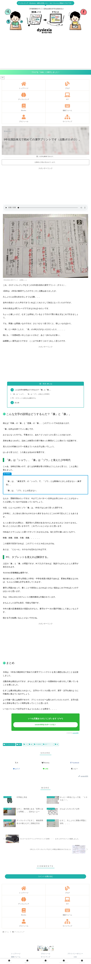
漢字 (20, 744)
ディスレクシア (10, 744)
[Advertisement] (45, 53)
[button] (74, 768)
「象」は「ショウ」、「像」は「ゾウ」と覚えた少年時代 (30, 394)
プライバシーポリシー (75, 953)
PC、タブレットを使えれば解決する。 (24, 398)
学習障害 (38, 744)
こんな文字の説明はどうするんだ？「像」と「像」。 (33, 390)
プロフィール (45, 953)
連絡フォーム (15, 957)
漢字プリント (49, 744)
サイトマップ (45, 957)
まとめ (17, 402)
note (75, 957)
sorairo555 (75, 733)
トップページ (15, 953)
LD (26, 744)
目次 (44, 384)
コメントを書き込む (45, 876)
